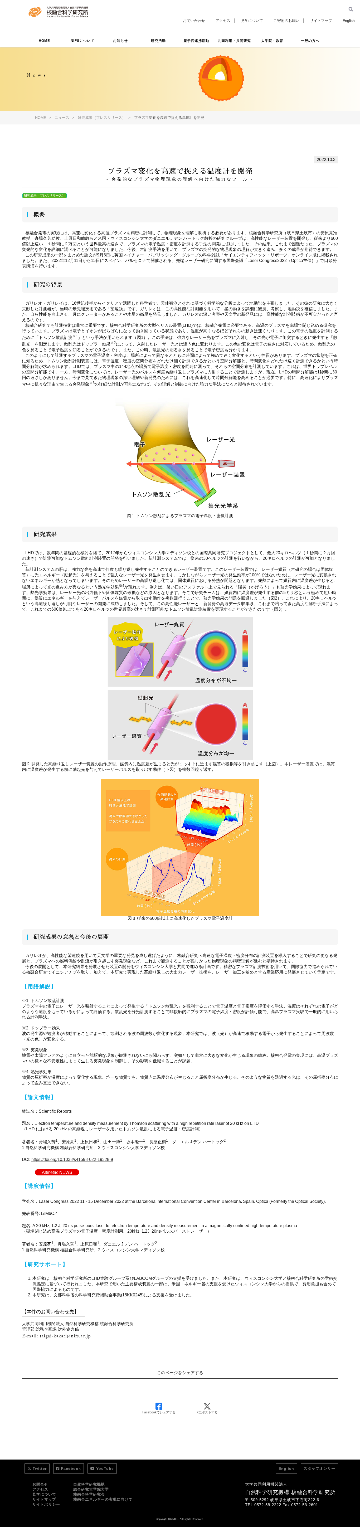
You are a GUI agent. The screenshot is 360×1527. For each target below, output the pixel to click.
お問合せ (40, 1484)
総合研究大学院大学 (91, 1489)
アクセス (223, 20)
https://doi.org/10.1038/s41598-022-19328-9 (72, 1159)
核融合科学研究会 (89, 1494)
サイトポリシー (46, 1504)
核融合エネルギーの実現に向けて (103, 1499)
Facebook (71, 1468)
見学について (252, 20)
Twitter (40, 1468)
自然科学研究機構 (89, 1484)
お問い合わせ (194, 20)
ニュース (62, 117)
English (349, 20)
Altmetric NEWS (57, 1172)
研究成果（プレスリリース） (102, 117)
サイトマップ (321, 20)
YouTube (105, 1468)
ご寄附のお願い (286, 20)
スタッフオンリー (319, 1468)
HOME (44, 41)
